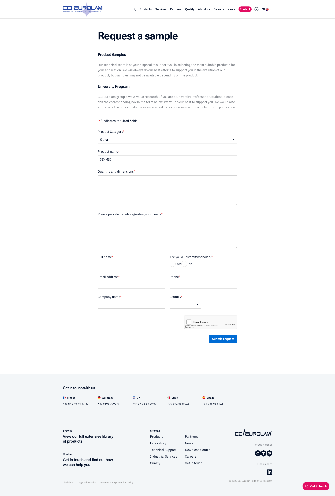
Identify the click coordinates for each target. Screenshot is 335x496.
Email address (109, 277)
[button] (134, 9)
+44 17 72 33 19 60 (145, 403)
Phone (175, 277)
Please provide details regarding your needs (130, 214)
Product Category (111, 132)
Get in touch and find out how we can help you (88, 462)
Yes (179, 264)
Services (161, 9)
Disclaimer (68, 482)
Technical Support (163, 450)
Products (146, 9)
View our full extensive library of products (88, 438)
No (190, 264)
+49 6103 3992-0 (108, 403)
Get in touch (193, 463)
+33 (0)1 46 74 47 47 (75, 403)
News (231, 9)
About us (204, 9)
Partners (176, 9)
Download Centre (197, 450)
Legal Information (87, 482)
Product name (109, 152)
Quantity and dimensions (116, 171)
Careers (219, 9)
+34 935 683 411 (212, 403)
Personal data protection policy (116, 482)
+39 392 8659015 (178, 403)
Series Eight (266, 480)
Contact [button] (245, 9)
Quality (190, 9)
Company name (110, 297)
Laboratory (158, 443)
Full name (105, 257)
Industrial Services (163, 456)
